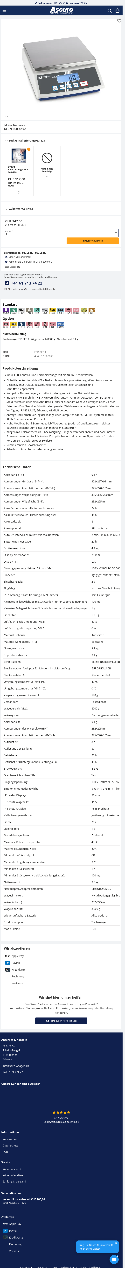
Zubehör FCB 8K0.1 (21, 208)
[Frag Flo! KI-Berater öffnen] (114, 1259)
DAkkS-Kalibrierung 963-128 (27, 140)
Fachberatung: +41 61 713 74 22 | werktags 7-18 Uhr (62, 2)
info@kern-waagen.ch (16, 1066)
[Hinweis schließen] (116, 1243)
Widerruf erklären (13, 1175)
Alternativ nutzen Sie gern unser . (32, 289)
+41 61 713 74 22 (26, 283)
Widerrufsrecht (12, 1169)
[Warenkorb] (117, 10)
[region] (61, 702)
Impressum (10, 1139)
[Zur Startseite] (61, 10)
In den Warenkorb (93, 240)
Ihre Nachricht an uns (63, 1021)
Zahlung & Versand (14, 1181)
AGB (5, 1151)
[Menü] (4, 10)
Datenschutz (10, 1145)
